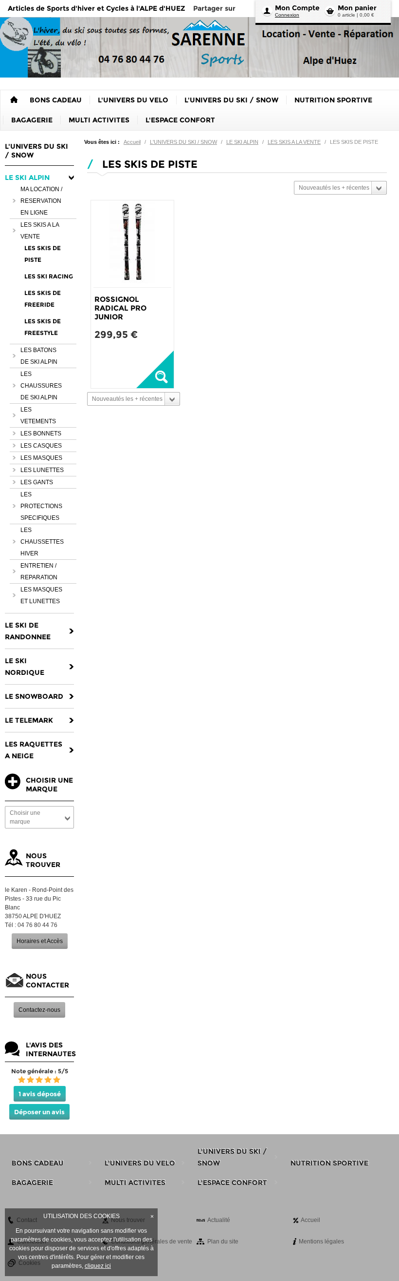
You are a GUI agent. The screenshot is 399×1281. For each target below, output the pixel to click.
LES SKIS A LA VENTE (294, 142)
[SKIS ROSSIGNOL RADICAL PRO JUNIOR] (132, 243)
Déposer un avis (39, 1112)
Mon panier (357, 7)
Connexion (287, 15)
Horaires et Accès (40, 941)
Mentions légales (321, 1241)
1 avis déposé (39, 1094)
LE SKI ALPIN (242, 142)
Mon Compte (297, 7)
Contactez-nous (39, 1009)
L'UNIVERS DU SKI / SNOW (183, 142)
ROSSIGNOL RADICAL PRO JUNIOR (120, 308)
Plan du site (222, 1241)
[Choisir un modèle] (155, 369)
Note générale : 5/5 (39, 1071)
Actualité (218, 1220)
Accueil (132, 142)
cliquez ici (98, 1265)
